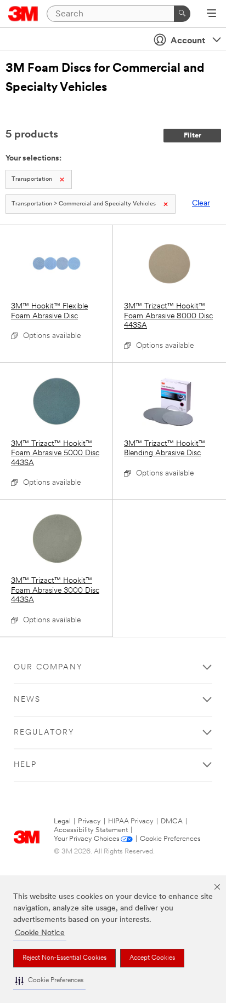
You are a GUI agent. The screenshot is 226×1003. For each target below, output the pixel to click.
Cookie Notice (40, 933)
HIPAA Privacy (131, 821)
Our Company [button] (48, 667)
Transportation (32, 179)
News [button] (27, 700)
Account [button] (187, 41)
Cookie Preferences (170, 838)
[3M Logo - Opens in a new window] (23, 13)
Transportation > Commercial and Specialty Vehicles (84, 204)
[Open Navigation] (211, 14)
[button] (49, 981)
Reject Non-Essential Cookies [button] (64, 958)
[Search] (182, 13)
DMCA (172, 821)
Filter (192, 135)
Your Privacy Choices (87, 838)
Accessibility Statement (91, 830)
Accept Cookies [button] (152, 958)
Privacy (89, 821)
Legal (62, 821)
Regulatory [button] (44, 733)
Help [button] (25, 765)
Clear (201, 203)
